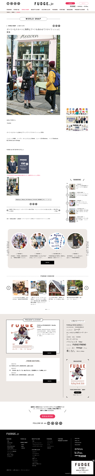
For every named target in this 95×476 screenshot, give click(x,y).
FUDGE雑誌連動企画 (79, 327)
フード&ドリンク (35, 455)
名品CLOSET (9, 443)
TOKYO (8, 12)
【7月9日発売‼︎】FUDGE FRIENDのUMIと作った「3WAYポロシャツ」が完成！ (23, 175)
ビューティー (50, 443)
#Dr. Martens (29, 199)
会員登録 (70, 3)
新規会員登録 (47, 416)
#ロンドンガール (47, 199)
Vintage (79, 348)
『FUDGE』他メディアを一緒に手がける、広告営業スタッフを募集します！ (29, 370)
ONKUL (73, 337)
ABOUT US (9, 470)
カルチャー (34, 452)
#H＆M (35, 199)
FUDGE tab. (17, 9)
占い (73, 348)
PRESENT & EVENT (80, 9)
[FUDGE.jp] (44, 4)
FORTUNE (62, 9)
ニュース (9, 444)
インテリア (69, 330)
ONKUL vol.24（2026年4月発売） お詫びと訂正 (22, 375)
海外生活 (49, 448)
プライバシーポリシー (25, 470)
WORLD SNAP (25, 9)
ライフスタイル (35, 453)
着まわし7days (10, 455)
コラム (33, 457)
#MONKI (40, 199)
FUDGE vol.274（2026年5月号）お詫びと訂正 (22, 366)
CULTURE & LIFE (46, 9)
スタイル (68, 345)
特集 (8, 441)
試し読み (77, 392)
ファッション (50, 441)
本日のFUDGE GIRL (70, 327)
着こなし (70, 350)
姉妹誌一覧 (77, 440)
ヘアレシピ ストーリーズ (37, 444)
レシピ (48, 444)
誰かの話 (34, 465)
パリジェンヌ (71, 342)
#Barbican (18, 199)
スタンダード (10, 453)
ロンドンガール (72, 339)
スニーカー (68, 348)
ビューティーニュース (36, 443)
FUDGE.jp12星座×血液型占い (74, 325)
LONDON (18, 12)
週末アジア (34, 458)
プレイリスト (35, 460)
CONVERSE (68, 337)
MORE (49, 353)
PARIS (13, 12)
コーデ (77, 329)
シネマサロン (35, 462)
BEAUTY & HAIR (35, 9)
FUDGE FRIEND (79, 344)
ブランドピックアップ (11, 449)
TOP (7, 218)
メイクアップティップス (37, 446)
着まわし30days (80, 351)
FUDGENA (55, 9)
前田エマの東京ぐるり (36, 464)
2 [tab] (47, 309)
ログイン (83, 3)
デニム (85, 348)
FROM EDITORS (78, 442)
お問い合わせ (16, 470)
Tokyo (80, 342)
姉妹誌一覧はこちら (77, 395)
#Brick (23, 199)
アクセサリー (10, 456)
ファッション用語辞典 (11, 451)
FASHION (9, 9)
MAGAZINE (70, 9)
